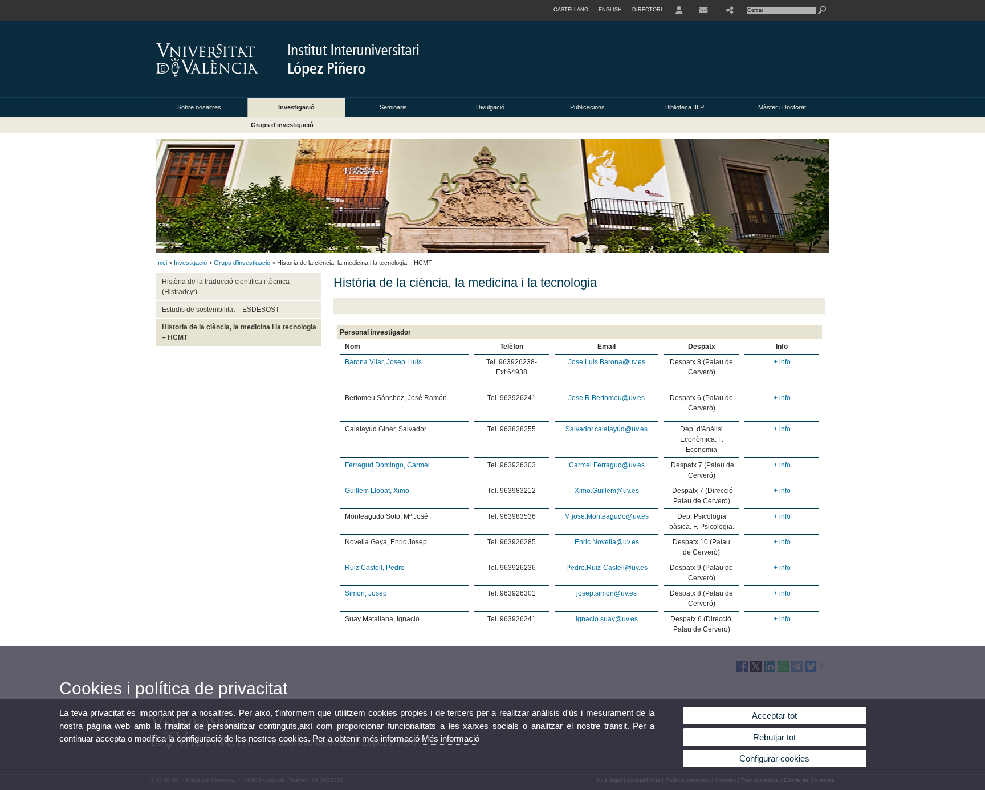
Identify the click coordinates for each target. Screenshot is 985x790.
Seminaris (393, 107)
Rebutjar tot (774, 737)
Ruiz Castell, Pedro (375, 568)
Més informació (450, 738)
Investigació (296, 107)
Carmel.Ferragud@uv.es (607, 465)
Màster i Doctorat (782, 107)
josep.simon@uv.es (606, 593)
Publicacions (587, 107)
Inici (161, 262)
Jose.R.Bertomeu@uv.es (606, 398)
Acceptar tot (774, 715)
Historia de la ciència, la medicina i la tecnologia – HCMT (239, 332)
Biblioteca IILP (684, 107)
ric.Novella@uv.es (611, 542)
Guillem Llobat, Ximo (377, 491)
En (579, 542)
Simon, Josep (366, 593)
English (610, 10)
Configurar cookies (774, 758)
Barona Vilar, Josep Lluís (383, 362)
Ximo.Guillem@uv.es (607, 491)
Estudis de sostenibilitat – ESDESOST (220, 309)
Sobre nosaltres (199, 107)
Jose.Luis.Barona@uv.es (606, 362)
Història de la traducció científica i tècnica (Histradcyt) (226, 287)
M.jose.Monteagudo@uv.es (606, 516)
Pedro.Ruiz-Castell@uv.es (607, 568)
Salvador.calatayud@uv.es (606, 429)
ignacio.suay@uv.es (607, 619)
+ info (782, 362)
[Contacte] (704, 10)
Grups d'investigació (282, 124)
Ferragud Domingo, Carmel (387, 465)
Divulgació (490, 107)
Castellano (570, 10)
